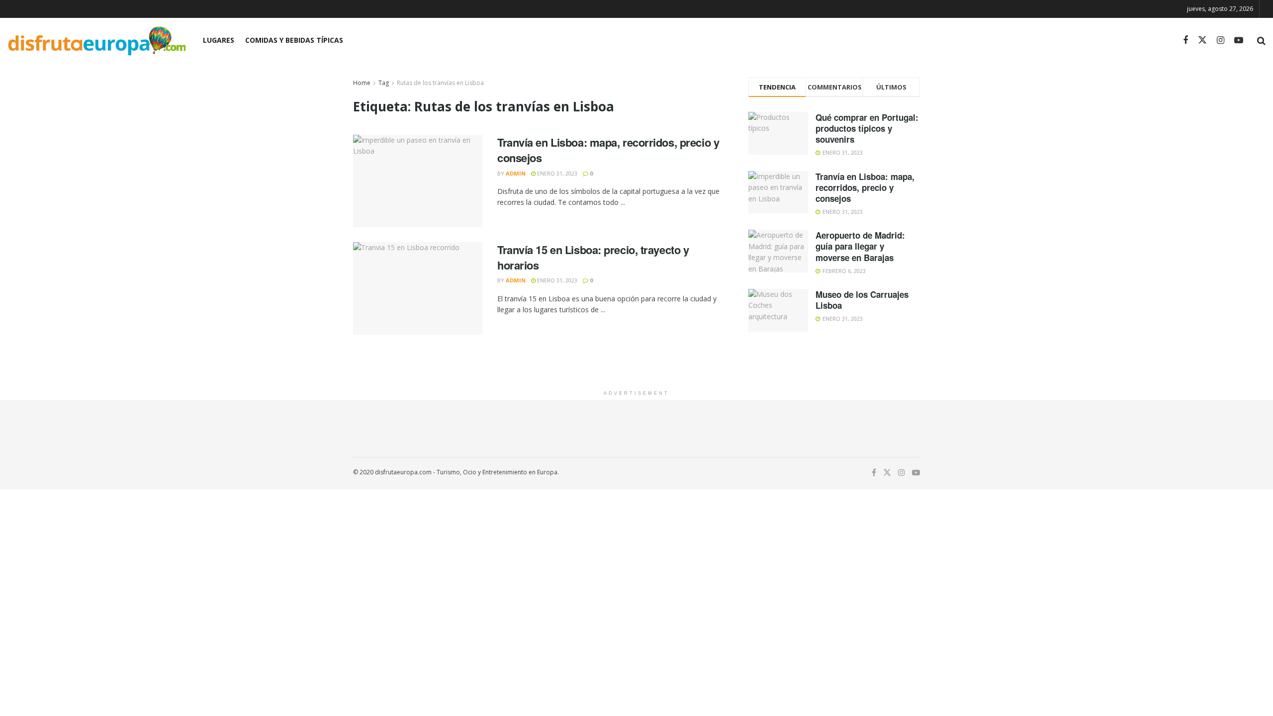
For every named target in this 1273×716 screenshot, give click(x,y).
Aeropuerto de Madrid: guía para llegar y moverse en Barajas (860, 246)
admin (516, 173)
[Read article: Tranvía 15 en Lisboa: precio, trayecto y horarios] (417, 288)
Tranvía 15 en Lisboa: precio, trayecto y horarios (593, 257)
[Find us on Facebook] (1185, 40)
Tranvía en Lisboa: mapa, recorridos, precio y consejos (608, 150)
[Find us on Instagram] (1220, 40)
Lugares (218, 40)
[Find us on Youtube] (1238, 40)
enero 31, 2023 (556, 173)
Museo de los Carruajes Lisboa (862, 299)
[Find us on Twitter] (1202, 40)
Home (361, 83)
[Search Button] (1261, 40)
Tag (383, 83)
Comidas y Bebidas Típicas (294, 40)
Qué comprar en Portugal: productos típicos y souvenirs (867, 128)
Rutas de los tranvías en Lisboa (440, 83)
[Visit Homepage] (96, 40)
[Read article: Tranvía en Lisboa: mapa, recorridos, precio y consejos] (417, 181)
